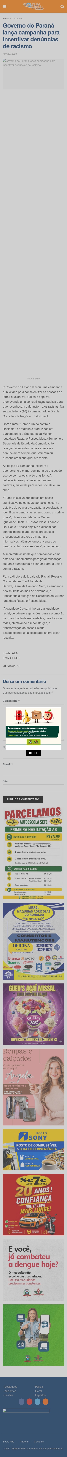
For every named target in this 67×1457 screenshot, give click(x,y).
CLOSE (33, 753)
